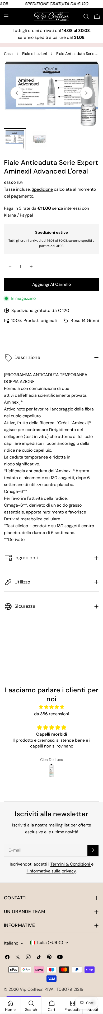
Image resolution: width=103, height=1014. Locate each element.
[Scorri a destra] (86, 93)
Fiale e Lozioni (34, 53)
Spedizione (42, 189)
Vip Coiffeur (31, 989)
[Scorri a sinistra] (16, 93)
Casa (8, 53)
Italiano (11, 943)
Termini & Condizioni (70, 864)
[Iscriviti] (93, 850)
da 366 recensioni (51, 714)
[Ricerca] (86, 16)
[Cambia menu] (6, 16)
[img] (51, 707)
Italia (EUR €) (50, 942)
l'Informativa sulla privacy (51, 871)
